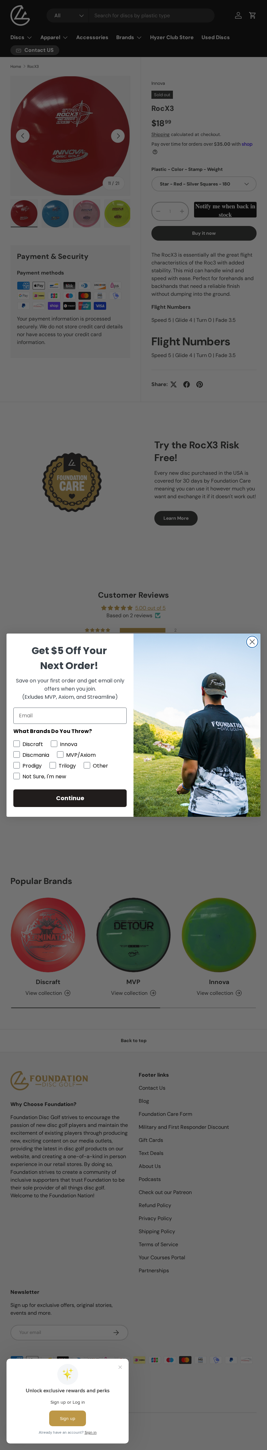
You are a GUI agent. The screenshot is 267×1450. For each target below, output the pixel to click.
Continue (70, 798)
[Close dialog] (252, 642)
